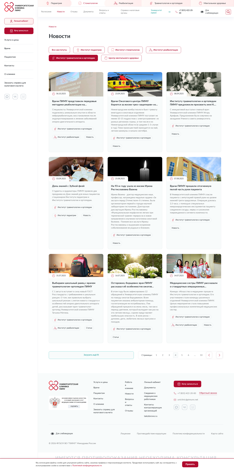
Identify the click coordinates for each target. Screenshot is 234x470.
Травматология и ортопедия (168, 3)
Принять (190, 464)
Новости (61, 12)
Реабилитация (126, 3)
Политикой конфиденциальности (87, 466)
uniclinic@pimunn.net (188, 400)
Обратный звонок (208, 393)
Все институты (59, 50)
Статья (89, 328)
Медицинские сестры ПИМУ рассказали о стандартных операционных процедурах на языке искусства (193, 285)
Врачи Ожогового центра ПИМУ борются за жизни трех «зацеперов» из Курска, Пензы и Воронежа (133, 103)
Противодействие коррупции (151, 434)
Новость (90, 137)
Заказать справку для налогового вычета (15, 84)
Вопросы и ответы (104, 11)
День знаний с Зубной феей (68, 186)
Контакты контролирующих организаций (153, 408)
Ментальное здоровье (215, 3)
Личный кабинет (21, 21)
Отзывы (74, 12)
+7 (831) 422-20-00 (187, 393)
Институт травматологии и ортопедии (75, 58)
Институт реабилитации (165, 50)
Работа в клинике (129, 385)
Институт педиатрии (91, 50)
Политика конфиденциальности (189, 434)
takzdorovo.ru (150, 416)
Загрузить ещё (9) (91, 355)
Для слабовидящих (64, 434)
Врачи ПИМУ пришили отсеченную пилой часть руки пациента (190, 188)
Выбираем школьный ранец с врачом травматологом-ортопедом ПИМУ (73, 285)
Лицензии (125, 434)
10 (201, 355)
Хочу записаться (21, 31)
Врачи (7, 48)
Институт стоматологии (127, 50)
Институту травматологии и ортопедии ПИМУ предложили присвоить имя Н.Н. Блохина (193, 103)
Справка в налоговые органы (130, 11)
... (195, 355)
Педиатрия (56, 3)
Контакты (9, 66)
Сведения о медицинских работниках (150, 396)
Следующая (219, 355)
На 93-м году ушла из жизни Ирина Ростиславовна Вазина (131, 188)
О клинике (9, 74)
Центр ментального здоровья (124, 58)
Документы (88, 12)
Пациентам (10, 57)
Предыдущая (209, 355)
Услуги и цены (11, 40)
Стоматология (90, 3)
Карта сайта (217, 434)
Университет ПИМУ (156, 11)
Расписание (46, 12)
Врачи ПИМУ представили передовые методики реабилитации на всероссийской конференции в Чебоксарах (74, 103)
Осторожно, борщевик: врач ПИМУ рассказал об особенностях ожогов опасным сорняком (131, 285)
